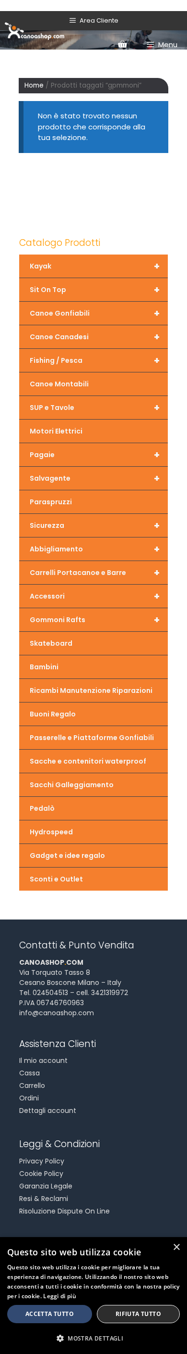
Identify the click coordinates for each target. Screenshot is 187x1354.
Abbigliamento (95, 549)
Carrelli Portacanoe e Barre (95, 572)
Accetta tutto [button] (49, 1314)
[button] (93, 1338)
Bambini (44, 667)
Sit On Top (95, 289)
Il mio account (43, 1060)
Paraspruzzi (51, 502)
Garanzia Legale (45, 1186)
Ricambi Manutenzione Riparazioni (91, 690)
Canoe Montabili (59, 384)
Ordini (29, 1098)
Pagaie (95, 454)
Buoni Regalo (53, 714)
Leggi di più (59, 1296)
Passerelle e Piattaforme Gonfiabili (92, 737)
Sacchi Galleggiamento (72, 785)
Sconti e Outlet (56, 879)
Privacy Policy (41, 1161)
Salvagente (95, 478)
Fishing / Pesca (95, 360)
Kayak (95, 266)
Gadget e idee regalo (67, 855)
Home (34, 85)
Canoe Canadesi (95, 337)
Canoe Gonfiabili (95, 313)
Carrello (32, 1085)
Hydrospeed (51, 832)
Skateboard (51, 643)
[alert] (93, 1295)
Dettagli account (47, 1110)
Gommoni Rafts (95, 619)
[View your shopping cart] (122, 44)
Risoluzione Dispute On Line (64, 1211)
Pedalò (42, 808)
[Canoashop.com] (34, 30)
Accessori (95, 596)
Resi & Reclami (43, 1198)
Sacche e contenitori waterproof (88, 761)
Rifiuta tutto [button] (138, 1314)
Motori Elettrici (56, 431)
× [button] (176, 1247)
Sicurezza (95, 525)
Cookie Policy (41, 1173)
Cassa (29, 1073)
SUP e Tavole (95, 407)
